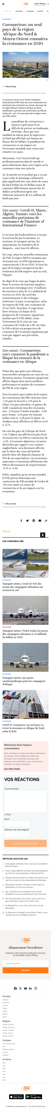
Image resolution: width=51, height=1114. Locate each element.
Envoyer (25, 970)
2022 (4, 1063)
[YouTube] (25, 988)
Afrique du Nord (7, 1024)
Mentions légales (8, 1049)
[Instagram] (35, 988)
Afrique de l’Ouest (8, 1027)
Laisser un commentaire (25, 843)
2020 (4, 1068)
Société (40, 11)
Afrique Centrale (8, 1030)
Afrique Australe (7, 1036)
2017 (3, 1077)
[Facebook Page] (15, 988)
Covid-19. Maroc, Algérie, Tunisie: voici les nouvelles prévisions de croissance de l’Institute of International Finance (24, 217)
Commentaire (11, 788)
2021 (3, 1066)
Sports (4, 1017)
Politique (19, 11)
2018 (4, 1074)
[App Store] (16, 1096)
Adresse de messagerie (16, 829)
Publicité (5, 1055)
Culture (4, 1011)
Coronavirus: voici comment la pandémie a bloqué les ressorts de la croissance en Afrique (25, 356)
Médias (5, 1014)
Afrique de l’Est (7, 1033)
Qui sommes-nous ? (9, 1044)
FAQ (3, 1046)
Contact (5, 1052)
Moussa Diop (11, 87)
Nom (7, 819)
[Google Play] (33, 1096)
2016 (4, 1080)
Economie (30, 11)
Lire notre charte (12, 769)
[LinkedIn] (30, 988)
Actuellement (7, 11)
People (4, 1008)
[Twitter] (20, 988)
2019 (4, 1071)
